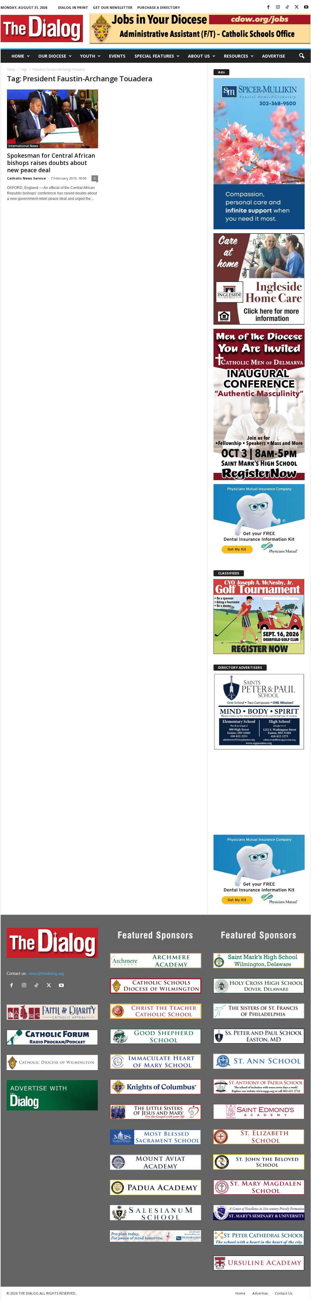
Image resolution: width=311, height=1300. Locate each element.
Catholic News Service (26, 178)
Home (18, 56)
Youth (87, 56)
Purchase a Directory (158, 7)
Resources (236, 56)
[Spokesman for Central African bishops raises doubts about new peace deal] (52, 118)
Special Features (154, 56)
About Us (199, 56)
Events (117, 56)
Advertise (273, 56)
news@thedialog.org (46, 973)
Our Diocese (52, 56)
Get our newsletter (112, 7)
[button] (301, 56)
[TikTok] (287, 7)
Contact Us (283, 1293)
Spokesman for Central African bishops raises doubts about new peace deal (51, 163)
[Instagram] (278, 7)
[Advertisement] (259, 792)
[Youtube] (306, 7)
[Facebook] (268, 7)
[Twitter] (296, 7)
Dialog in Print (73, 7)
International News (23, 146)
